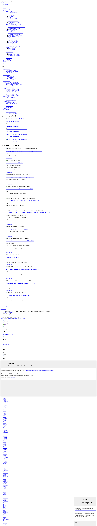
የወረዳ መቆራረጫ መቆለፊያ (11, 30)
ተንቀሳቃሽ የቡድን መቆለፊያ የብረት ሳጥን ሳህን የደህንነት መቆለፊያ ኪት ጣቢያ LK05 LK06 (28, 212)
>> (5, 309)
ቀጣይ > (3, 309)
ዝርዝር (10, 158)
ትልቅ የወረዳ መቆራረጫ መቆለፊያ (15, 37)
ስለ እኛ (4, 8)
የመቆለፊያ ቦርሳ (11, 49)
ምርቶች (4, 10)
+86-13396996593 (7, 344)
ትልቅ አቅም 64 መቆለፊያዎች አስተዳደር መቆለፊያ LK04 (19, 189)
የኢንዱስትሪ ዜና (9, 58)
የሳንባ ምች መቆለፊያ (12, 29)
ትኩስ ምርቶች (3, 318)
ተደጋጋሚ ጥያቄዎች (7, 60)
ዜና (3, 56)
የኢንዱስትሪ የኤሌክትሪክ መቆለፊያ (15, 25)
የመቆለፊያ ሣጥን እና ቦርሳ (11, 47)
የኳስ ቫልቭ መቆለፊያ (12, 18)
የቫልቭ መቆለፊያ (9, 17)
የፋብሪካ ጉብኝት (9, 9)
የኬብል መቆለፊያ (9, 23)
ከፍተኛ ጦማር (16, 318)
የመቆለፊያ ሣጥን (11, 48)
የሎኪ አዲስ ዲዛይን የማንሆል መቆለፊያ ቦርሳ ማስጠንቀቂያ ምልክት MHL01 (24, 151)
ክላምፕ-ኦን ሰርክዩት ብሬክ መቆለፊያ (15, 33)
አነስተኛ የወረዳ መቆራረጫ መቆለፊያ (15, 31)
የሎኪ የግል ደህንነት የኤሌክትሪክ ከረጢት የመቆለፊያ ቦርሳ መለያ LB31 (22, 269)
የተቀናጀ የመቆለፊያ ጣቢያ (13, 54)
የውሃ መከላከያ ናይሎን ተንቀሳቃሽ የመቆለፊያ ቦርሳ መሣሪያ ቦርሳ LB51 (23, 200)
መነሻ (4, 6)
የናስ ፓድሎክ (11, 16)
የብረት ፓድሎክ (11, 15)
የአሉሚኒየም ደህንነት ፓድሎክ (14, 14)
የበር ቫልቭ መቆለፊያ (12, 19)
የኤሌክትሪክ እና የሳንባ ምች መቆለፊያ (13, 24)
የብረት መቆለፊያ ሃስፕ (12, 42)
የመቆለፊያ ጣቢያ (9, 52)
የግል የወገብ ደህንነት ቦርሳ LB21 (13, 257)
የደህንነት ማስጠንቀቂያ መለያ (14, 46)
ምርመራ (7, 158)
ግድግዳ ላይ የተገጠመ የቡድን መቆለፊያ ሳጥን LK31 (18, 295)
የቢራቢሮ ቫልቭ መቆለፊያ (13, 21)
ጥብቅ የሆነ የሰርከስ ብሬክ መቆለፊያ (15, 35)
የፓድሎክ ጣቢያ (11, 53)
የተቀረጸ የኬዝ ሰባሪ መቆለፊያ (14, 34)
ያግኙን (4, 61)
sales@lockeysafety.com (8, 334)
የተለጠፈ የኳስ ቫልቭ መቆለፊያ (14, 22)
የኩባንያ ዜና (8, 59)
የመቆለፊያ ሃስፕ (9, 39)
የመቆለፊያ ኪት (9, 50)
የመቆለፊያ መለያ (9, 43)
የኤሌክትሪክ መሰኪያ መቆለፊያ (14, 28)
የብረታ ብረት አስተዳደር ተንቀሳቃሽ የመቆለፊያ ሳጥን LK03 (20, 177)
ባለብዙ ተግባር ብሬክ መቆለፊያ (14, 36)
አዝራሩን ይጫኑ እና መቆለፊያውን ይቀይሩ (16, 27)
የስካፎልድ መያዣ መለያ (13, 44)
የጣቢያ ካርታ (9, 318)
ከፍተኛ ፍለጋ (22, 318)
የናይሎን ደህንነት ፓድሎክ (13, 12)
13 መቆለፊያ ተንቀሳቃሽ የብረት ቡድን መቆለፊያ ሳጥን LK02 (20, 283)
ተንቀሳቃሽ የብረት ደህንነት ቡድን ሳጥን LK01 (17, 229)
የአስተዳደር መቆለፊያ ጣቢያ (14, 55)
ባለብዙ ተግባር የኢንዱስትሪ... (13, 121)
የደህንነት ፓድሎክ (9, 11)
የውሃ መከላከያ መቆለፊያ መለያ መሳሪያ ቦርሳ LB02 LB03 (20, 241)
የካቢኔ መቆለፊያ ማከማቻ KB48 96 (14, 163)
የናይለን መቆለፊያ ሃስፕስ (13, 41)
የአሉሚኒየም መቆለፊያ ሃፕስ (14, 40)
